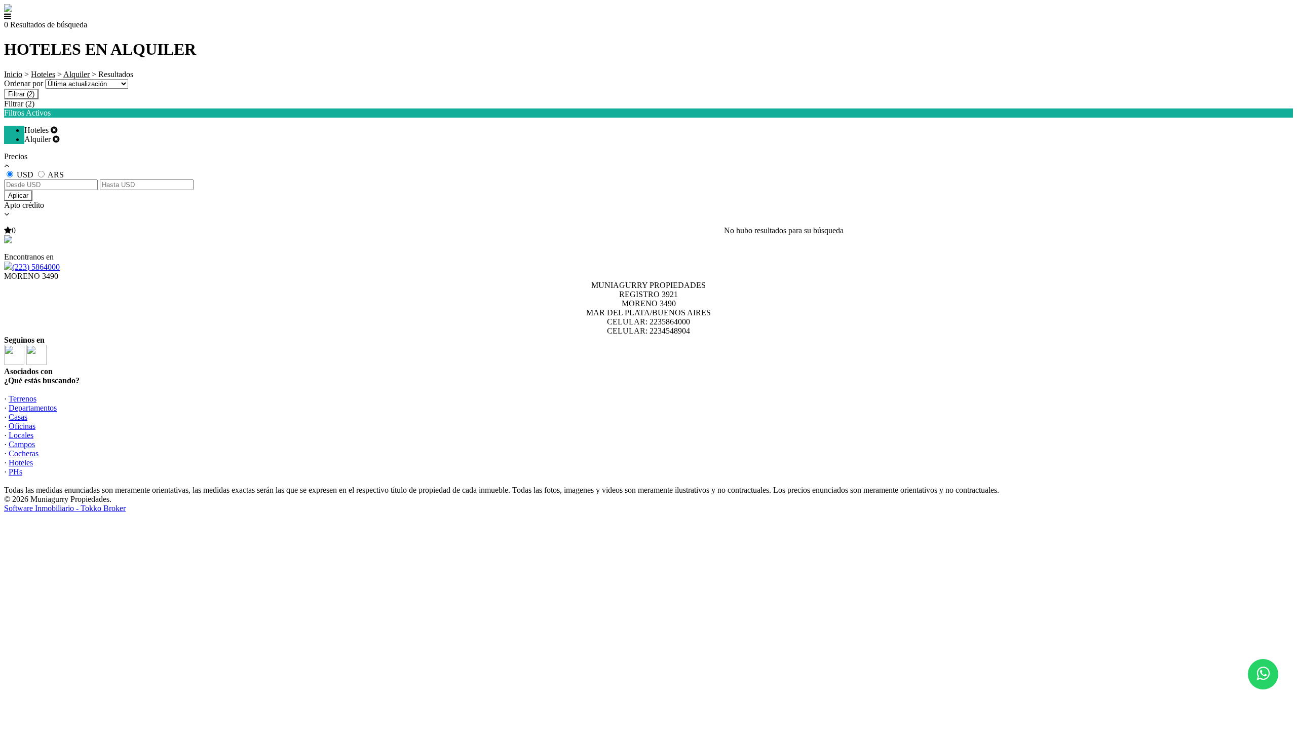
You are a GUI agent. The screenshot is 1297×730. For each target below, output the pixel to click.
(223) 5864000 (36, 267)
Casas (18, 417)
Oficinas (22, 426)
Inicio (13, 74)
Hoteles (43, 74)
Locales (21, 435)
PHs (15, 471)
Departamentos (33, 408)
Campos (22, 444)
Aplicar (18, 195)
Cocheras (24, 453)
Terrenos (22, 398)
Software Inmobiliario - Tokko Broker (65, 508)
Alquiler (76, 74)
